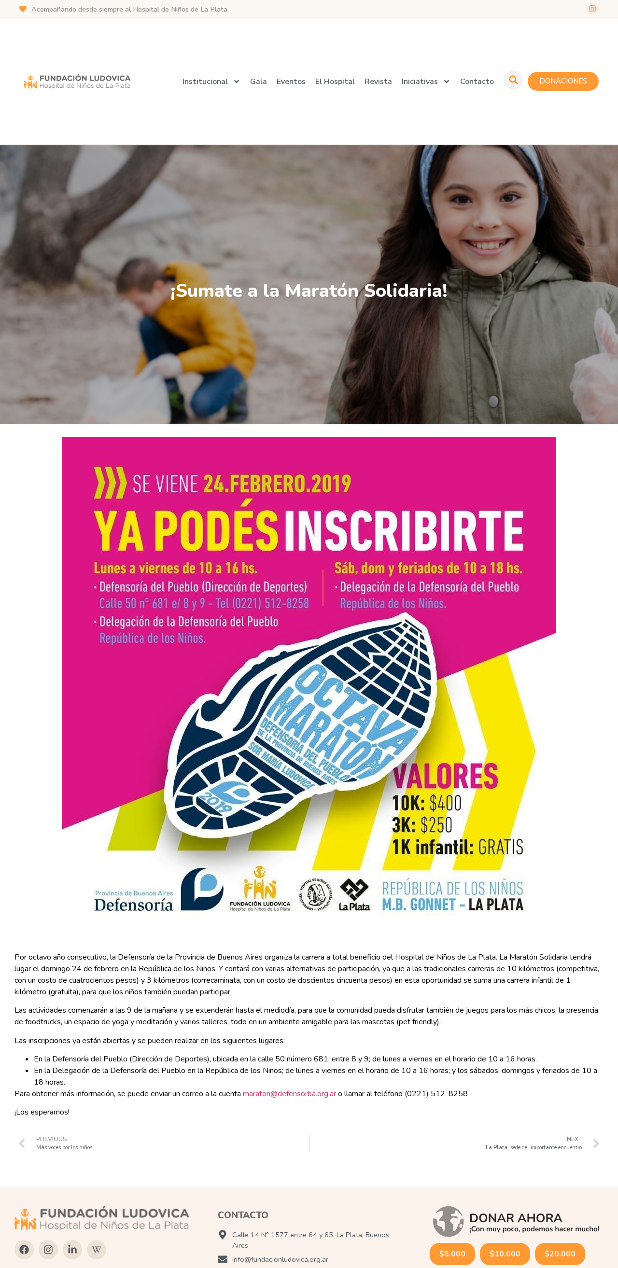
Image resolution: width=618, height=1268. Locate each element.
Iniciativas (420, 81)
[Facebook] (24, 1249)
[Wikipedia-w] (96, 1249)
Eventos (291, 81)
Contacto (477, 81)
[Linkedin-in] (72, 1249)
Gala (258, 81)
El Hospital (335, 81)
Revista (378, 81)
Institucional (205, 81)
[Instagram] (592, 8)
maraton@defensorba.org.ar (289, 1093)
